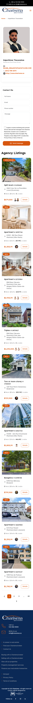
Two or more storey (13, 381)
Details (24, 200)
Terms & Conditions (10, 681)
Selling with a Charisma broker (12, 658)
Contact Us (7, 649)
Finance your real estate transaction (14, 668)
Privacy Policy (8, 677)
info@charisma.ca (21, 4)
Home (3, 18)
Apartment (9, 232)
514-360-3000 (19, 2)
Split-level (8, 185)
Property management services (12, 665)
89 (29, 596)
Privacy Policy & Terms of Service (13, 137)
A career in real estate (11, 642)
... (23, 596)
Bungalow (8, 478)
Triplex (7, 330)
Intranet (6, 674)
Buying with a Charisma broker (12, 655)
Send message (18, 143)
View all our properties (9, 662)
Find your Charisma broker (12, 646)
